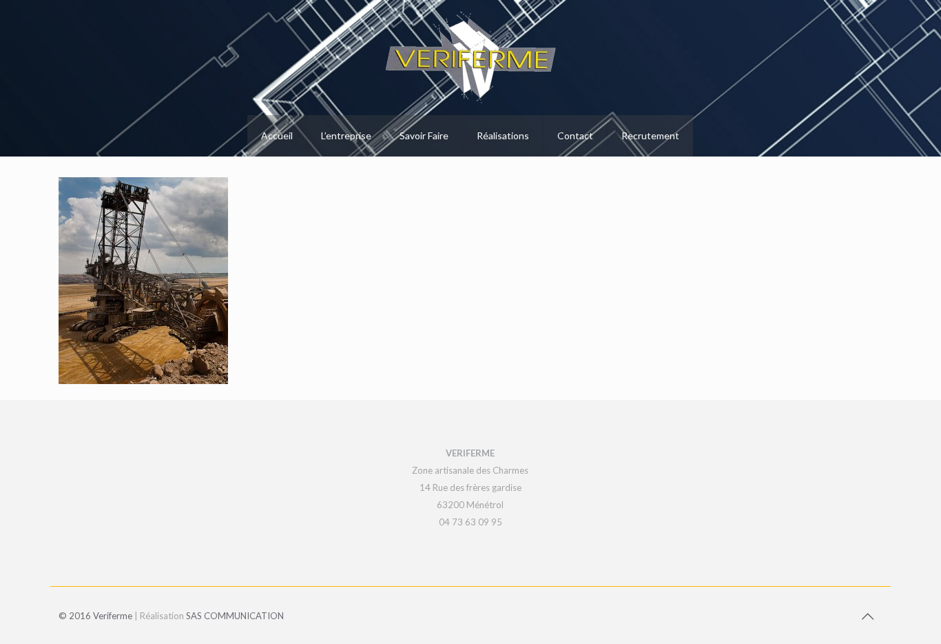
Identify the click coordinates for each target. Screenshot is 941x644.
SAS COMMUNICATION (235, 615)
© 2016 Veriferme (95, 615)
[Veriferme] (470, 57)
